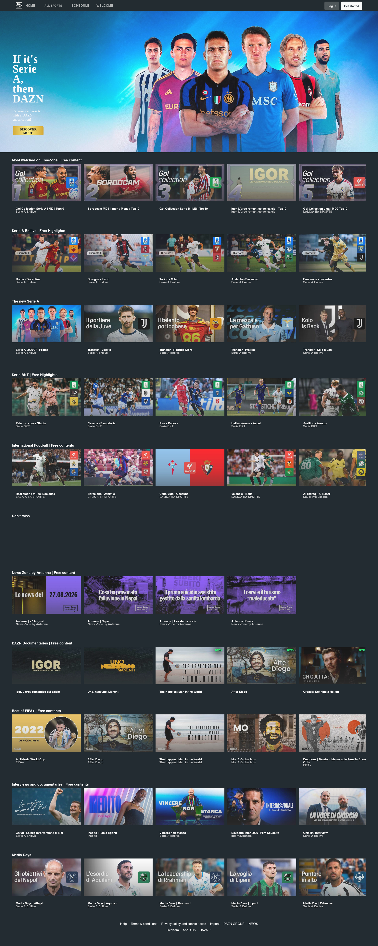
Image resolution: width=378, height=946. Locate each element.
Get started (351, 6)
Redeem (173, 930)
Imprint (215, 923)
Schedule (80, 5)
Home (30, 5)
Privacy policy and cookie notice (183, 923)
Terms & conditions (144, 923)
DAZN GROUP (234, 923)
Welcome (104, 5)
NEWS (253, 923)
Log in (332, 6)
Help (123, 923)
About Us (189, 930)
